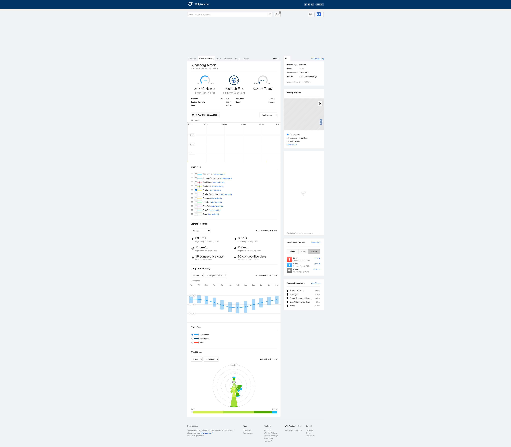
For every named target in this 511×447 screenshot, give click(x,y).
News (219, 58)
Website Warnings (271, 435)
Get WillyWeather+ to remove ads (300, 233)
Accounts (267, 430)
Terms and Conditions (293, 430)
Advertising (268, 438)
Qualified (213, 68)
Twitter (308, 433)
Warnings (228, 58)
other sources (206, 433)
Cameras (192, 58)
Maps (237, 58)
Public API (268, 441)
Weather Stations (206, 58)
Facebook (310, 430)
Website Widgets (270, 433)
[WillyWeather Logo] (199, 4)
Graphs (246, 58)
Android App (248, 433)
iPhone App (247, 430)
